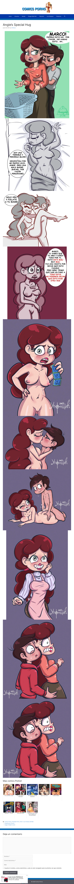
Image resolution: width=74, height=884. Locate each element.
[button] (65, 16)
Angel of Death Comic (10, 824)
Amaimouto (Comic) (9, 823)
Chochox (16, 16)
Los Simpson (50, 16)
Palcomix (41, 16)
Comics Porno (8, 821)
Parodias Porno (16, 821)
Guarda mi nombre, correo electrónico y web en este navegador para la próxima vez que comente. (33, 868)
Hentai (23, 16)
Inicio (10, 16)
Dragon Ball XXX (32, 16)
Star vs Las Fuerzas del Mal (26, 821)
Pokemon (58, 16)
